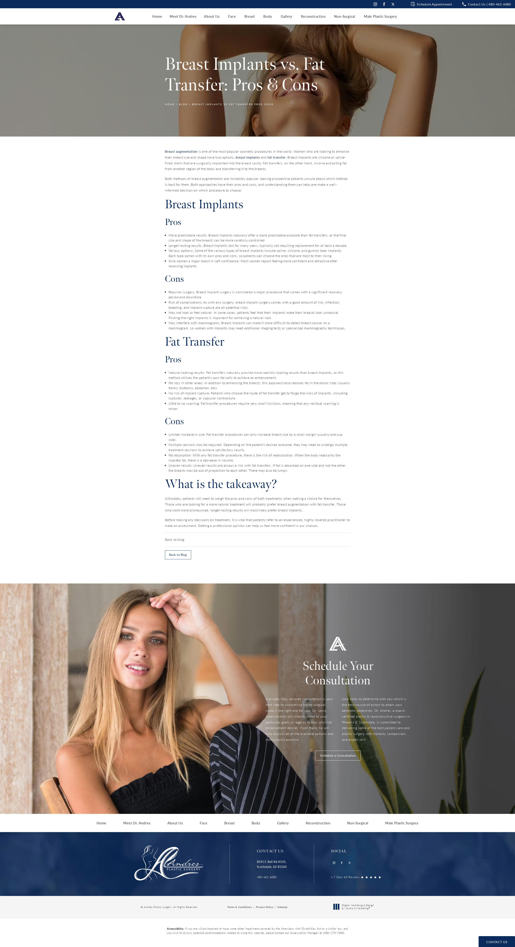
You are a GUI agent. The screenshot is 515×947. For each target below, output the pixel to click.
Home (170, 104)
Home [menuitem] (157, 16)
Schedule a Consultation (337, 755)
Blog (183, 104)
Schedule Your (338, 673)
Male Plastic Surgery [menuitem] (380, 16)
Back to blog (174, 539)
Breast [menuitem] (249, 16)
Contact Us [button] (496, 942)
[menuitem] (375, 4)
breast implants (248, 157)
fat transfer (277, 157)
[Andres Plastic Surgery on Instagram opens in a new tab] (375, 4)
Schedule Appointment (434, 4)
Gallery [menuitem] (287, 16)
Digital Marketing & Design (358, 907)
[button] (486, 4)
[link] (272, 877)
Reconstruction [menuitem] (313, 16)
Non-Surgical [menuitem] (344, 16)
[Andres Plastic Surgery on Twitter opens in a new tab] (393, 4)
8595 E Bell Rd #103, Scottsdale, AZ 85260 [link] (272, 864)
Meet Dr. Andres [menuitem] (183, 16)
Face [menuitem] (232, 16)
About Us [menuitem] (211, 16)
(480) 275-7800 (333, 933)
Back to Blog (178, 555)
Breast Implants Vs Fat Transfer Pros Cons (233, 104)
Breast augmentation (181, 151)
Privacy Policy (264, 907)
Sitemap (282, 907)
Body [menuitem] (267, 16)
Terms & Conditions (239, 907)
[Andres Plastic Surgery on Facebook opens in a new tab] (384, 4)
